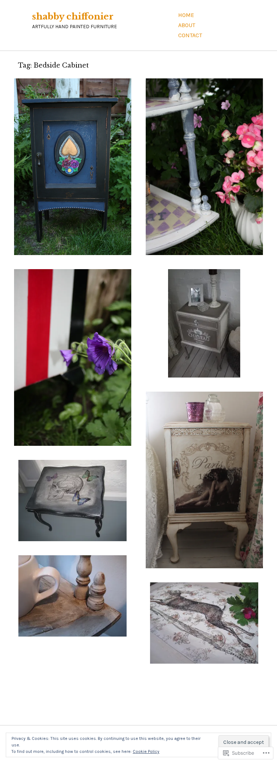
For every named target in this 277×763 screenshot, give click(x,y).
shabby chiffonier (73, 16)
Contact (190, 35)
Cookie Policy (146, 751)
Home (186, 15)
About (186, 25)
